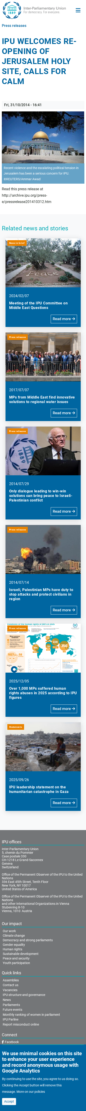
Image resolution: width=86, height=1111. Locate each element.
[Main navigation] (78, 10)
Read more (62, 319)
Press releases (14, 25)
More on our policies (31, 1091)
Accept (9, 1101)
